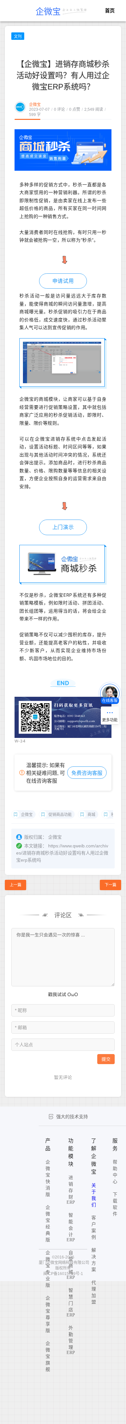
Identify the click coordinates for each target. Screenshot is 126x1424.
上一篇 (15, 885)
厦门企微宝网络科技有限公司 (64, 1262)
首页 (110, 10)
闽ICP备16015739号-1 (63, 1273)
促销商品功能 (60, 814)
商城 (91, 814)
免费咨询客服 (86, 773)
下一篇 (110, 885)
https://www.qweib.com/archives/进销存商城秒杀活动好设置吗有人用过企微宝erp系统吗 (62, 853)
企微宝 (35, 104)
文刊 (18, 36)
